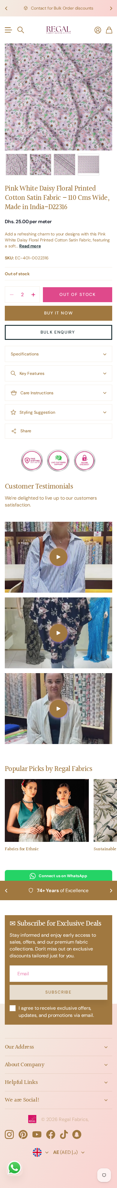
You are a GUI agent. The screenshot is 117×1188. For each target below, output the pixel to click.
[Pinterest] (23, 1134)
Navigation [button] (8, 29)
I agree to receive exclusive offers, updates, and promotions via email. (56, 1011)
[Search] (20, 29)
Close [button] (58, 1047)
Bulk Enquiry (58, 332)
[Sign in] (97, 29)
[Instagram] (9, 1134)
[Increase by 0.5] (33, 294)
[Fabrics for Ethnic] (47, 810)
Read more (30, 246)
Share (25, 430)
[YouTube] (36, 1134)
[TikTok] (64, 1134)
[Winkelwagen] (109, 29)
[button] (6, 8)
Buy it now (58, 313)
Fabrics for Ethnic (21, 849)
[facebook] (50, 1134)
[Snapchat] (76, 1134)
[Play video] (58, 557)
